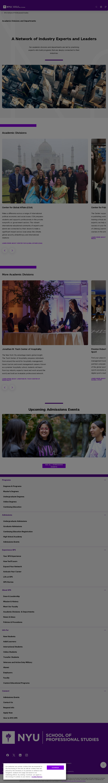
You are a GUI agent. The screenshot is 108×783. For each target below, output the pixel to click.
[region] (34, 771)
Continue (55, 767)
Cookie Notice (37, 777)
